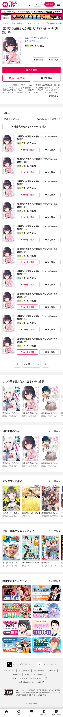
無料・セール (56, 714)
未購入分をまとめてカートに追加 (30, 126)
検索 (18, 714)
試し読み (48, 78)
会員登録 (49, 4)
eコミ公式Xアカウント (20, 665)
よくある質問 (24, 670)
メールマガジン (50, 664)
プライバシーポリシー (35, 674)
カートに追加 (18, 78)
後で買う (55, 60)
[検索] (28, 4)
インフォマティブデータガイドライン (28, 678)
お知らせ (52, 670)
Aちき (37, 38)
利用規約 (16, 674)
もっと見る (53, 431)
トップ (6, 714)
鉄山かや (45, 38)
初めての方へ (9, 670)
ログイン (37, 4)
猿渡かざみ (29, 38)
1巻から (43, 119)
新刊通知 (39, 60)
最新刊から (56, 119)
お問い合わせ (38, 670)
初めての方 (44, 714)
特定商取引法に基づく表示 (31, 682)
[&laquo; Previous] (17, 364)
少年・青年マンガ (31, 41)
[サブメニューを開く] (59, 4)
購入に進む (31, 70)
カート (31, 715)
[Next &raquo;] (45, 364)
